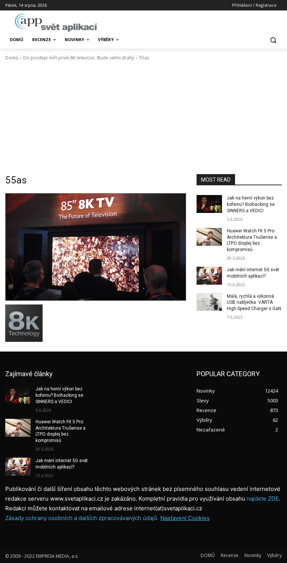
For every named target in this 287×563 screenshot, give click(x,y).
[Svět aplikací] (56, 23)
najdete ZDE (263, 498)
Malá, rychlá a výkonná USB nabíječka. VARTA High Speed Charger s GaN (254, 303)
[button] (273, 40)
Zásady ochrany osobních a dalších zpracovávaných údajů (81, 518)
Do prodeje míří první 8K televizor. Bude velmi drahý (78, 58)
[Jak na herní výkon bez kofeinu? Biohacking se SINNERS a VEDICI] (209, 204)
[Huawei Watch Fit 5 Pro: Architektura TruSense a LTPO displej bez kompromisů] (209, 237)
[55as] (95, 247)
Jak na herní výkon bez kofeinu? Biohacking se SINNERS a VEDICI (251, 204)
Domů (11, 58)
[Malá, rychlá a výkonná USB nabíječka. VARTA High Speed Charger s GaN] (209, 302)
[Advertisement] (143, 117)
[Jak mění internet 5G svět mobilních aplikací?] (209, 276)
